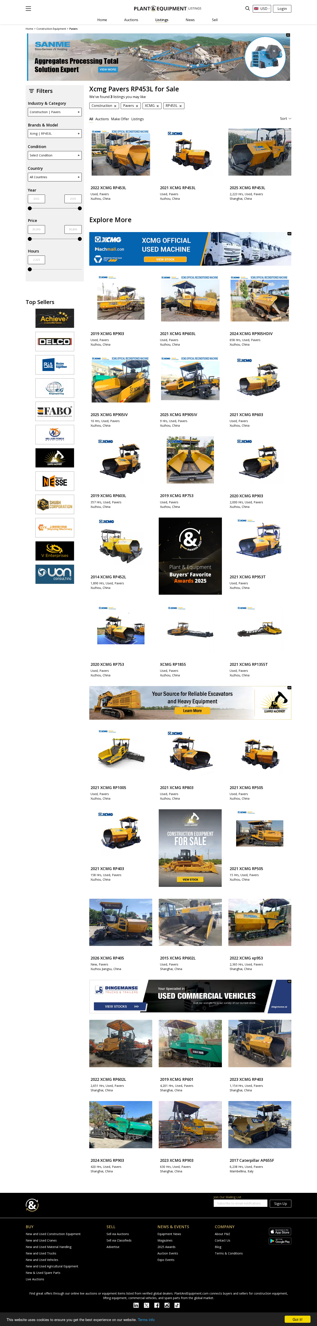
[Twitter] (149, 1304)
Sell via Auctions (118, 1234)
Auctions (131, 19)
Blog (218, 1247)
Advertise (113, 1247)
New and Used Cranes (41, 1240)
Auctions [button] (102, 119)
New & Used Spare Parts (43, 1273)
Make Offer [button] (120, 119)
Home (102, 19)
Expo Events (165, 1260)
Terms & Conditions (229, 1253)
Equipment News (169, 1234)
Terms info (146, 1319)
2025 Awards (166, 1247)
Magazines (165, 1240)
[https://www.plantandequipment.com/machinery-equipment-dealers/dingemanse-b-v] (190, 996)
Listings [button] (137, 119)
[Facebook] (159, 1304)
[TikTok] (179, 1304)
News (190, 19)
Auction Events (167, 1253)
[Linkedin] (138, 1304)
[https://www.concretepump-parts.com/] (55, 320)
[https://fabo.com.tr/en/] (55, 413)
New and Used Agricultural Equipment (52, 1266)
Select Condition (41, 155)
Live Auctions (35, 1279)
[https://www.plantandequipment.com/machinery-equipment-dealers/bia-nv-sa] (55, 366)
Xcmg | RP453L (41, 133)
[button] (28, 8)
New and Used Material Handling (48, 1247)
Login (282, 8)
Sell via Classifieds (119, 1240)
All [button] (91, 119)
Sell (215, 19)
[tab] (91, 119)
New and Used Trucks (41, 1253)
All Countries (38, 177)
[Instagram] (169, 1304)
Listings (161, 19)
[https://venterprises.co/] (55, 553)
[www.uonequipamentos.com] (55, 576)
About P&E (222, 1234)
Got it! (298, 1319)
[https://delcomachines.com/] (55, 343)
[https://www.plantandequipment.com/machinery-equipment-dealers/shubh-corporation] (55, 506)
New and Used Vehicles (42, 1260)
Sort (283, 118)
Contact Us (222, 1240)
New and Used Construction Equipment (53, 1234)
